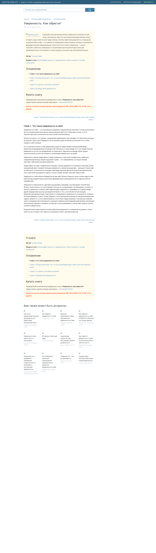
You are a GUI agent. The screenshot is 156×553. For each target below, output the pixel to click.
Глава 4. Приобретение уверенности (43, 89)
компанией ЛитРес (66, 102)
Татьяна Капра (36, 56)
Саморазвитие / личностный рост (67, 60)
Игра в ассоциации (132, 2)
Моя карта (148, 2)
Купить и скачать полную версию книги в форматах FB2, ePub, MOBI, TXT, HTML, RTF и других (58, 107)
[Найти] (89, 10)
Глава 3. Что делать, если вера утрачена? (44, 85)
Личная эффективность (45, 60)
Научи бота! (115, 2)
